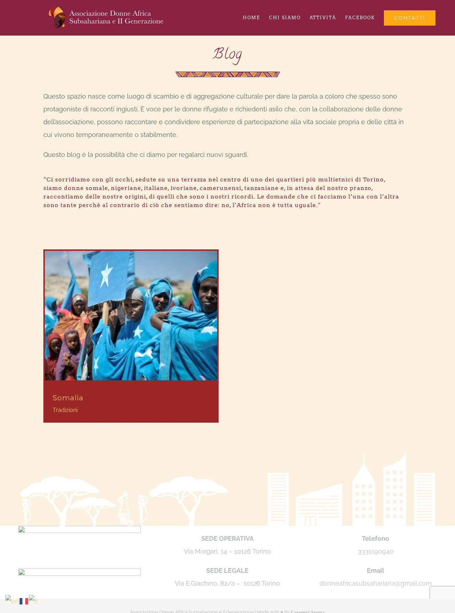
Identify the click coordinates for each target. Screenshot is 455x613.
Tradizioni (65, 410)
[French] (24, 600)
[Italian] (34, 600)
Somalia (68, 397)
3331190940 (376, 551)
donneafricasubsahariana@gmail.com (376, 583)
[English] (12, 600)
